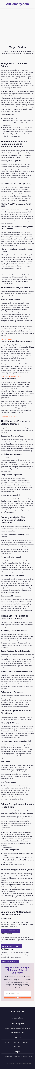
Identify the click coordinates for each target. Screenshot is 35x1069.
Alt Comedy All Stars (17, 1033)
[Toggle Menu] (31, 3)
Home (7, 1028)
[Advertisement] (17, 27)
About (13, 1028)
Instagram (16, 1042)
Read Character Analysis (10, 376)
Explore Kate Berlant (10, 931)
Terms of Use (18, 1056)
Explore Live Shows (8, 416)
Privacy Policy (7, 1056)
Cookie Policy (27, 1056)
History (18, 1028)
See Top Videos (6, 339)
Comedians (26, 1028)
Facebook (25, 1042)
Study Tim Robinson (9, 961)
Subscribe (17, 997)
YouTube (17, 1047)
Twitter (7, 1042)
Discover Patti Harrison (11, 946)
